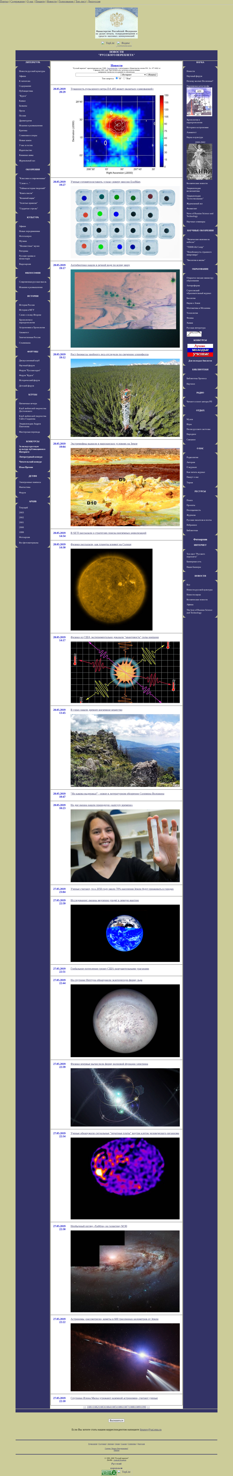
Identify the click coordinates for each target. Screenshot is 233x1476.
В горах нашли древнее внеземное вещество (96, 709)
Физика (190, 318)
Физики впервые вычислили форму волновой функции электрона (109, 1063)
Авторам (191, 462)
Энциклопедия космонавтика (194, 189)
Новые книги (25, 140)
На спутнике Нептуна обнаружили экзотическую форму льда (106, 980)
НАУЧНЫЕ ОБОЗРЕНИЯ (200, 230)
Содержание (17, 1)
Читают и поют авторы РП (199, 401)
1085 (113, 1406)
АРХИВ (33, 501)
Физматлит (192, 208)
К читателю (24, 81)
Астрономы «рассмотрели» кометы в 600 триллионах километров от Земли (114, 1319)
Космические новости (197, 183)
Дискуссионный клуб (29, 360)
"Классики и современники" (32, 178)
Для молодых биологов (200, 360)
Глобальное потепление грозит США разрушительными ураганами (110, 968)
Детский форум (26, 385)
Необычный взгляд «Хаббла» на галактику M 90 (99, 1226)
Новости (52, 1)
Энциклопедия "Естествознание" (195, 197)
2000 (21, 527)
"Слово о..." (24, 183)
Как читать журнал (196, 472)
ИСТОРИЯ (32, 296)
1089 (137, 1406)
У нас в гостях (26, 145)
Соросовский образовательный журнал (199, 291)
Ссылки (124, 1444)
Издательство (25, 150)
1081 (89, 1406)
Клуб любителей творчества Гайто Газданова (32, 417)
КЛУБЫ (32, 394)
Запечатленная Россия (29, 337)
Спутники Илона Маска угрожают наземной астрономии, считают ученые (114, 1398)
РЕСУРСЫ (200, 491)
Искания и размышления (30, 125)
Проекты (191, 505)
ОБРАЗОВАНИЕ (200, 269)
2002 (21, 517)
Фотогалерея (25, 236)
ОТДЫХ (200, 410)
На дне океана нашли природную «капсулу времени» (102, 805)
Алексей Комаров (120, 1460)
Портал (4, 1)
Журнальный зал (27, 160)
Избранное (192, 525)
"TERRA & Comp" (195, 247)
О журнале (192, 467)
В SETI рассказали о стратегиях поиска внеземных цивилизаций (108, 532)
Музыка (23, 241)
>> (148, 1406)
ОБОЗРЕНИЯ (33, 169)
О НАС (200, 448)
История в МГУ (26, 310)
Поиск (190, 500)
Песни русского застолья (198, 429)
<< (84, 1406)
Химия (190, 323)
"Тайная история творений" (32, 188)
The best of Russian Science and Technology (199, 611)
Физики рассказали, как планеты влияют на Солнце (101, 544)
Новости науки (194, 594)
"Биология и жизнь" (196, 260)
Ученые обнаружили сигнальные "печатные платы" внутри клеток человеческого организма (125, 1133)
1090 (143, 1406)
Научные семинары (196, 221)
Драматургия (25, 120)
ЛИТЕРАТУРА (32, 62)
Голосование (66, 1)
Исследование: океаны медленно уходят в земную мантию (105, 900)
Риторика (23, 251)
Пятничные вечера (28, 403)
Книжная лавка (26, 155)
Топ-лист (80, 1)
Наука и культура (195, 137)
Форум (22, 492)
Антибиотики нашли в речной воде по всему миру (100, 265)
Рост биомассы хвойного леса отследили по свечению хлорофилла (110, 354)
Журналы (191, 515)
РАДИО (200, 392)
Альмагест (24, 332)
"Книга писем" (26, 193)
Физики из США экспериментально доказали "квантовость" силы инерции (115, 637)
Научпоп (191, 384)
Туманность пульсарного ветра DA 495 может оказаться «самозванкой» (112, 88)
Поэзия (22, 115)
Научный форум (27, 365)
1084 (107, 1406)
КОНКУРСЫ (32, 441)
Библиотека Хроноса (197, 378)
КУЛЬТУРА (33, 217)
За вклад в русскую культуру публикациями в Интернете (32, 449)
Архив (117, 1444)
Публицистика (26, 91)
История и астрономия (197, 127)
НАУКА (200, 62)
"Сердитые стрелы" (28, 208)
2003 (21, 512)
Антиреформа (193, 285)
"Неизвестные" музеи (29, 246)
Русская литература (196, 327)
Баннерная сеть (194, 561)
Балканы (23, 105)
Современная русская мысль (32, 281)
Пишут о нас (193, 477)
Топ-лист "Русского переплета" (196, 555)
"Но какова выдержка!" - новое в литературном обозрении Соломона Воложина (117, 793)
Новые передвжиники (29, 231)
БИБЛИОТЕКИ (200, 369)
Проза (22, 110)
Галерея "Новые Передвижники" (116, 1448)
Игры (189, 424)
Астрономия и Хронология (32, 327)
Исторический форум (29, 380)
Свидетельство (112, 68)
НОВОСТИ (200, 576)
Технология (192, 313)
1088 (131, 1406)
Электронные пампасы (30, 482)
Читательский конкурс (30, 461)
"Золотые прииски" (28, 203)
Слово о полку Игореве (30, 315)
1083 (101, 1406)
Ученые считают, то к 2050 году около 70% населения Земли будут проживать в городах (122, 888)
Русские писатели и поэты (199, 520)
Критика (23, 130)
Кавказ (22, 101)
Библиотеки (192, 530)
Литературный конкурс (31, 456)
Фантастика (24, 487)
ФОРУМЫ (32, 351)
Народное (191, 434)
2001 (21, 522)
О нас (30, 1)
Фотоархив (24, 537)
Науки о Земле (193, 303)
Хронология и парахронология (27, 321)
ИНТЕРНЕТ (200, 545)
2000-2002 (200, 142)
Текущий (23, 507)
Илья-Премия (26, 467)
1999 (21, 532)
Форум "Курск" (26, 375)
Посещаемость (194, 510)
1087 (125, 1406)
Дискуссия (94, 1)
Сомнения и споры (28, 135)
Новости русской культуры (32, 71)
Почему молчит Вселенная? (200, 81)
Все (188, 584)
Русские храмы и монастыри (27, 257)
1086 (119, 1406)
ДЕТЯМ (33, 476)
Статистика (132, 1444)
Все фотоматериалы (28, 542)
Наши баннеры (194, 567)
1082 (95, 1406)
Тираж (190, 482)
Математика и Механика (198, 308)
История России (27, 305)
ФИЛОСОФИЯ (32, 273)
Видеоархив (25, 264)
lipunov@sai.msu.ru (151, 1429)
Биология (191, 298)
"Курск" (23, 96)
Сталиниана (25, 342)
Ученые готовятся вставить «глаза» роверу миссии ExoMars (105, 181)
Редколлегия (192, 457)
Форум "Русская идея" (29, 370)
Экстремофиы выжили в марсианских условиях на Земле (104, 443)
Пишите (40, 1)
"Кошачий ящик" (27, 198)
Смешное (191, 439)
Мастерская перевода (29, 432)
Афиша (22, 76)
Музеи (190, 419)
